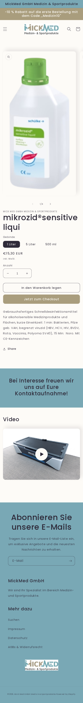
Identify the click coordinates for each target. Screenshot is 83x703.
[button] (5, 29)
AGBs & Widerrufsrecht (25, 647)
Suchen (14, 620)
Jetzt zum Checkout (41, 299)
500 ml (51, 244)
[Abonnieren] (70, 561)
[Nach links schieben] (32, 204)
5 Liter (31, 244)
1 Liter (11, 244)
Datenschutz (18, 638)
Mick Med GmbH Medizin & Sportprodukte (35, 694)
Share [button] (12, 349)
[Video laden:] (41, 454)
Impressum (16, 629)
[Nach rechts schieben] (50, 204)
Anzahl (7, 265)
